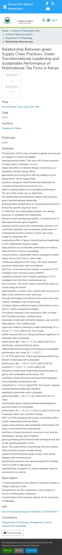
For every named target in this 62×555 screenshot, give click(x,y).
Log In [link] (54, 20)
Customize (31, 550)
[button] (20, 20)
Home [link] (5, 30)
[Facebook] (47, 4)
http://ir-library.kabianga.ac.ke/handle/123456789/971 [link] (30, 511)
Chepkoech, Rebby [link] (11, 128)
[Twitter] (52, 4)
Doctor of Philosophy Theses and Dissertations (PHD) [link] (27, 30)
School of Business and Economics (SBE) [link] (20, 34)
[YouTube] (48, 9)
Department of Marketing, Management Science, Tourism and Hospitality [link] (20, 38)
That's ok (7, 550)
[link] (31, 107)
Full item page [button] (14, 533)
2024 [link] (5, 117)
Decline (19, 550)
